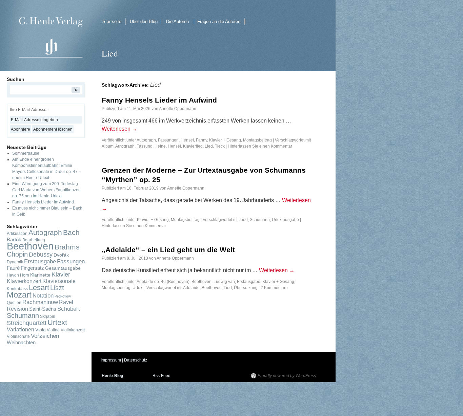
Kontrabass (17, 288)
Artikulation (17, 233)
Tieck (220, 146)
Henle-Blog (112, 375)
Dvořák (61, 255)
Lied (209, 146)
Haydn (13, 275)
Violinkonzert (73, 330)
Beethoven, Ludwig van (213, 281)
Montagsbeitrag (257, 140)
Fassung (145, 146)
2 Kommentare (274, 287)
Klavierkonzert (24, 281)
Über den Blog (144, 21)
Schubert (68, 308)
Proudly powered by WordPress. (287, 375)
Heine (160, 146)
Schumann (260, 219)
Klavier (61, 274)
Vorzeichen (45, 336)
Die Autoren (177, 21)
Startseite (111, 21)
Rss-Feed (161, 375)
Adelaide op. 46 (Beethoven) (163, 281)
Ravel (66, 302)
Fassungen (168, 140)
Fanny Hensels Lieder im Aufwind (159, 100)
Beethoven (212, 287)
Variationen (20, 329)
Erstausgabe (248, 281)
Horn (24, 275)
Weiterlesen (119, 129)
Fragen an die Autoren (218, 21)
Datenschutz (135, 360)
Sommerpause (25, 153)
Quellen (14, 302)
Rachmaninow (40, 302)
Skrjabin (47, 316)
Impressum (111, 360)
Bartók (14, 239)
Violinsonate (18, 336)
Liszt (57, 287)
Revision (17, 309)
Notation (43, 295)
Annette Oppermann (177, 108)
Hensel (174, 146)
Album (108, 146)
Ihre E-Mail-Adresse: (28, 109)
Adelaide (191, 287)
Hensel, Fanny (194, 140)
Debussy (41, 254)
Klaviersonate (59, 281)
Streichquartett (26, 323)
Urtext (138, 287)
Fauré (13, 268)
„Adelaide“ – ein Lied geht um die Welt (168, 250)
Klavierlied (193, 146)
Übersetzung (246, 287)
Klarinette (40, 275)
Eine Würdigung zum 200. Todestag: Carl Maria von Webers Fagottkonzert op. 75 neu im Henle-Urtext (46, 189)
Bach (71, 232)
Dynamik (15, 262)
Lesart (39, 287)
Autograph (146, 140)
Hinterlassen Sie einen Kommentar (260, 146)
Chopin (17, 254)
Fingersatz (32, 268)
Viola (40, 329)
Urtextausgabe (285, 219)
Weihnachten (21, 342)
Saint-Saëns (42, 309)
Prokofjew (63, 296)
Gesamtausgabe (63, 268)
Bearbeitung (33, 240)
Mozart (19, 294)
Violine (53, 330)
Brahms (67, 247)
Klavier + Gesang (225, 140)
